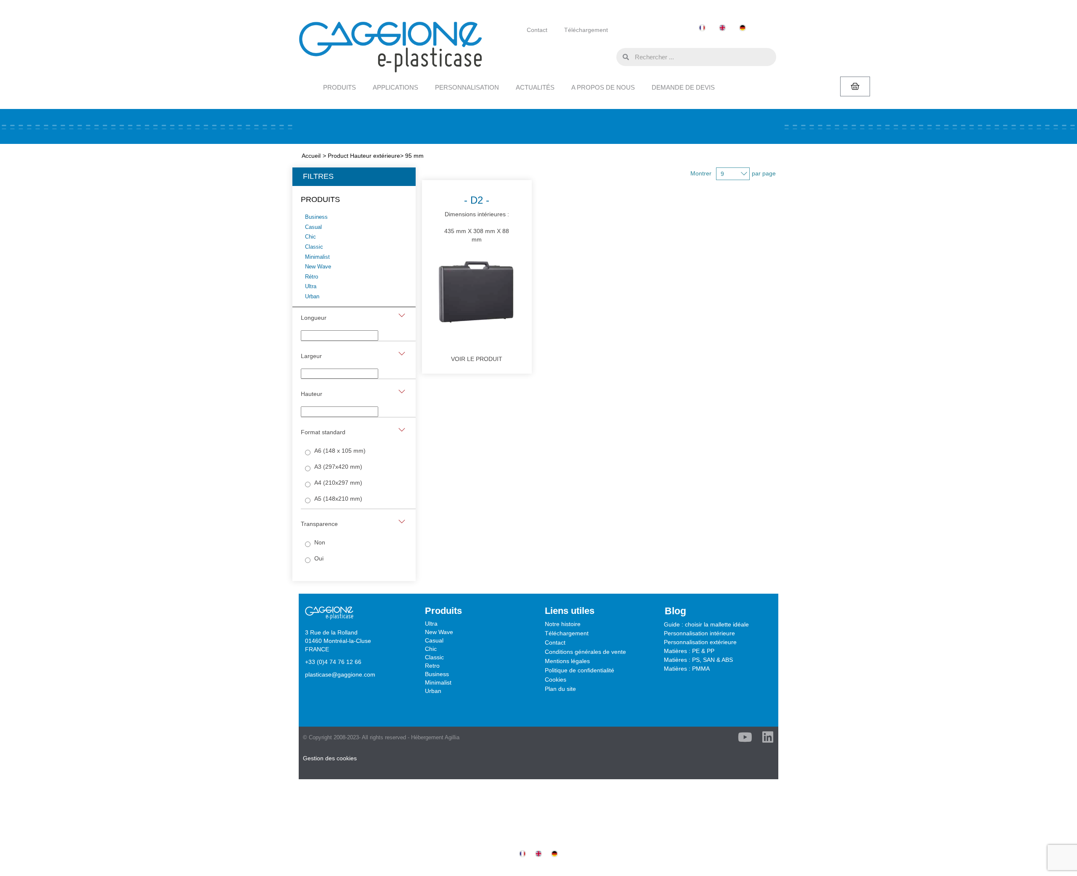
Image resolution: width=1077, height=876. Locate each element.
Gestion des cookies (330, 758)
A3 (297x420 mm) (338, 466)
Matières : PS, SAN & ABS (698, 659)
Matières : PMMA (687, 668)
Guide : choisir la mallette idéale (706, 624)
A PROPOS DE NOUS (603, 87)
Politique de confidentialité (579, 670)
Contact (537, 30)
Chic (431, 648)
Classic (434, 657)
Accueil (311, 155)
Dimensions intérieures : (476, 218)
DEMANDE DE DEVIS (683, 87)
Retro (432, 665)
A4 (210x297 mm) (338, 482)
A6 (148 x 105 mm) (340, 450)
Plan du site (560, 688)
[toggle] (401, 315)
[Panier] (855, 86)
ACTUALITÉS (535, 87)
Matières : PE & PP (689, 651)
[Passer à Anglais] (722, 28)
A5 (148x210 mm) (338, 498)
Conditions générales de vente (585, 651)
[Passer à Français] (702, 28)
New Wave (439, 632)
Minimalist (438, 682)
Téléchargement (586, 30)
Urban (433, 691)
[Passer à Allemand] (742, 28)
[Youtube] (745, 737)
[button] (608, 56)
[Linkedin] (767, 737)
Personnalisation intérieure (699, 633)
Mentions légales (567, 661)
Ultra (431, 623)
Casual (434, 640)
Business (437, 674)
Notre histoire (563, 624)
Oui (319, 558)
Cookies (555, 679)
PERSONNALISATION (467, 87)
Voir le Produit (476, 359)
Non (319, 542)
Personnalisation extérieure (700, 642)
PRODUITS (339, 87)
